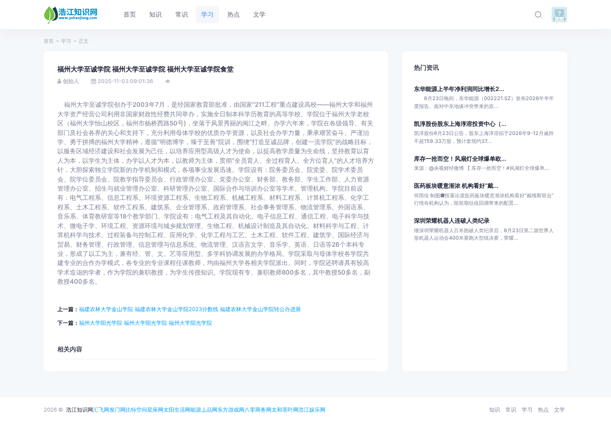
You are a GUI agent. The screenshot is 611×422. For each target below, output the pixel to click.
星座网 (155, 409)
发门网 (117, 409)
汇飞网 (101, 409)
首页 (49, 41)
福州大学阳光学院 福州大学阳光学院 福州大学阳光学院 (145, 322)
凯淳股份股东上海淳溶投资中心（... (460, 123)
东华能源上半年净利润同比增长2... (459, 88)
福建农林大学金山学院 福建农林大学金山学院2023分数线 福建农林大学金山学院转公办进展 (190, 309)
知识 (494, 409)
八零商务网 (257, 409)
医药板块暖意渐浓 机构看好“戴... (456, 185)
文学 (559, 409)
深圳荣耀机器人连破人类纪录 (452, 220)
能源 (195, 409)
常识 (510, 409)
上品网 (209, 409)
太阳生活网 (176, 409)
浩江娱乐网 (311, 409)
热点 (543, 409)
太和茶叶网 (284, 409)
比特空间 (136, 409)
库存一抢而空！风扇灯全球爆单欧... (460, 158)
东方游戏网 (230, 409)
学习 (66, 41)
